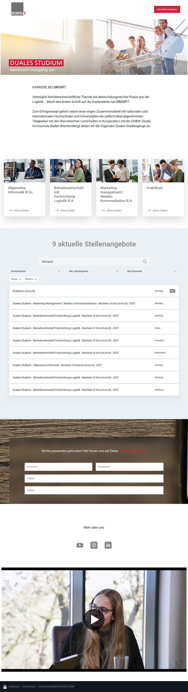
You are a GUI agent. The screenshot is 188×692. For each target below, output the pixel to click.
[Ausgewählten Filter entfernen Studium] (20, 279)
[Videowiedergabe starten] (94, 619)
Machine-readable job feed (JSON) (56, 686)
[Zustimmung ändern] (5, 687)
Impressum (13, 686)
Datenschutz (29, 686)
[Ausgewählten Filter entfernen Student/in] (35, 279)
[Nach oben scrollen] (26, 9)
